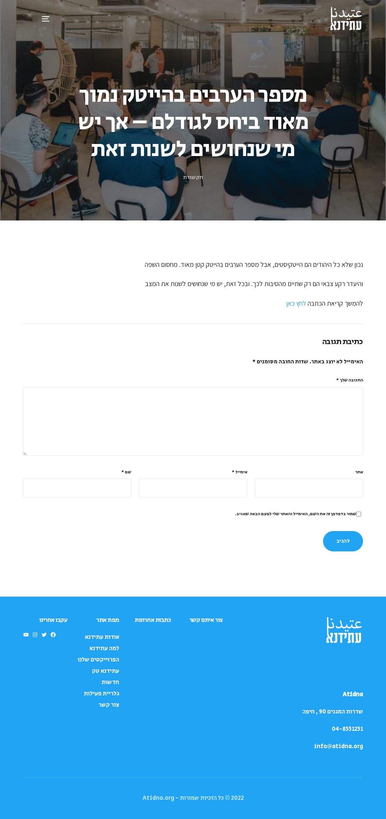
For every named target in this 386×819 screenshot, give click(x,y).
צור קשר (108, 705)
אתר (359, 472)
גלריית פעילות (101, 693)
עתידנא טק (105, 671)
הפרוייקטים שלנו (98, 659)
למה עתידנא (104, 648)
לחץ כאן (296, 303)
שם (126, 472)
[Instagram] (35, 635)
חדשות (110, 682)
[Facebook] (53, 635)
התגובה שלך (349, 380)
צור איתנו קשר (206, 620)
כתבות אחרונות (153, 620)
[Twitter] (44, 635)
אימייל (239, 472)
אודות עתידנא (102, 637)
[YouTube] (26, 635)
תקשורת (193, 177)
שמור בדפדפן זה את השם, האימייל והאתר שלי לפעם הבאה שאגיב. (295, 514)
